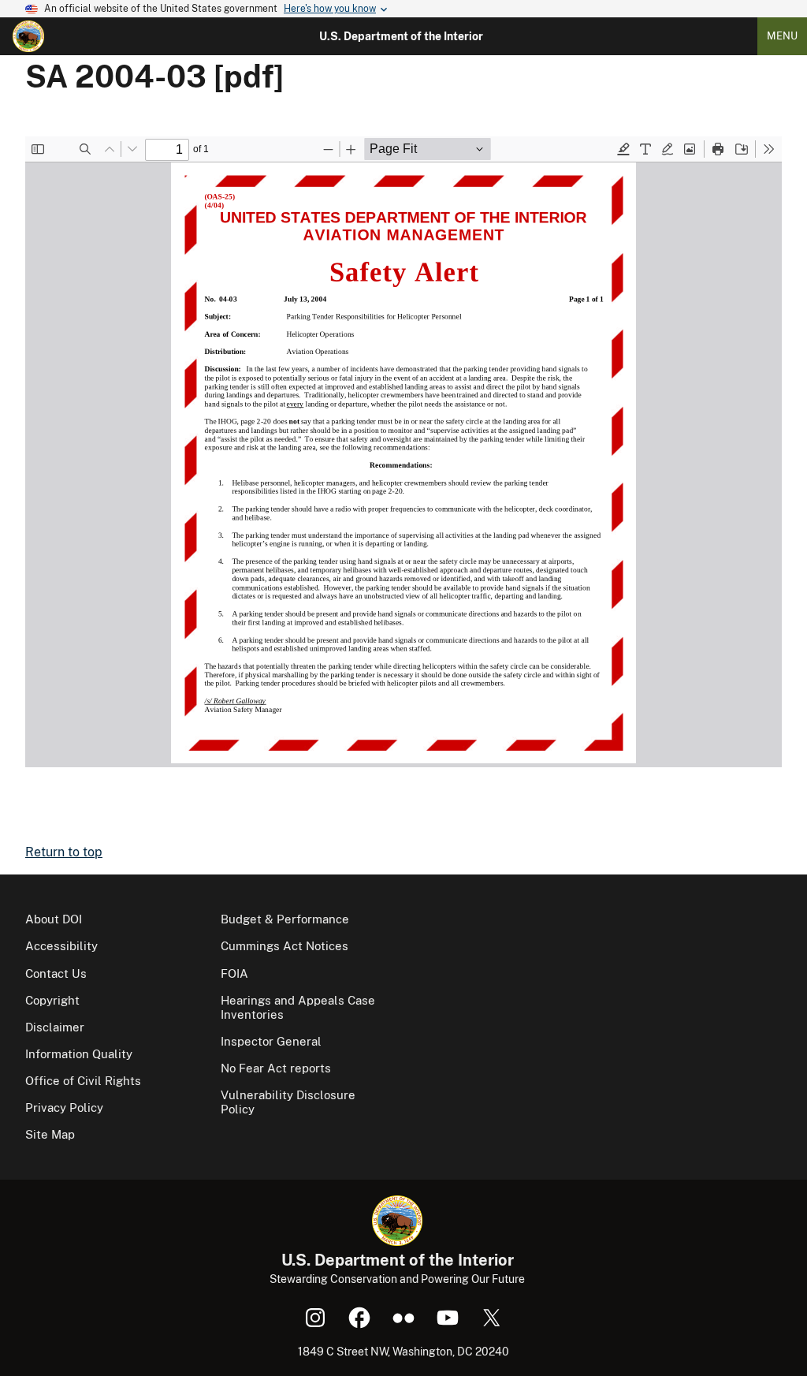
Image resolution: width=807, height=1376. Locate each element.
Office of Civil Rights (83, 1080)
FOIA (234, 973)
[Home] (28, 36)
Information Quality (78, 1054)
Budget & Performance (285, 919)
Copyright (52, 1000)
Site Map (50, 1134)
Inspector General (271, 1041)
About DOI (53, 919)
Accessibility (61, 946)
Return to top (63, 852)
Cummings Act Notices (284, 946)
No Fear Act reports (276, 1068)
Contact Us (56, 973)
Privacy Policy (64, 1107)
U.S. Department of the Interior (401, 36)
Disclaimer (54, 1027)
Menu (782, 36)
